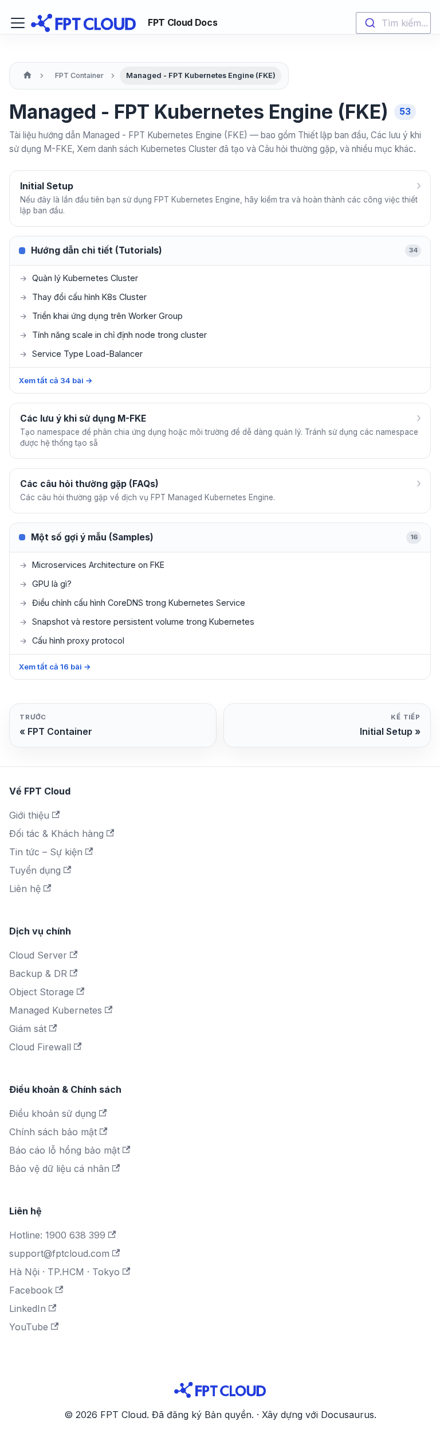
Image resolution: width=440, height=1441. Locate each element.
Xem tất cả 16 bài (55, 666)
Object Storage (41, 992)
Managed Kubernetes (55, 1010)
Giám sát (27, 1028)
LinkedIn (27, 1308)
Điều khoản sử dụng (52, 1113)
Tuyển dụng (35, 870)
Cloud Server (38, 955)
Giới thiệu (29, 815)
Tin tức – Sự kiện (45, 852)
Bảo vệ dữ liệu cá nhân (59, 1168)
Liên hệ (25, 888)
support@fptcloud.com (59, 1253)
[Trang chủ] (27, 76)
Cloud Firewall (40, 1047)
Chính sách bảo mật (53, 1132)
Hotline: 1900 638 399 (57, 1235)
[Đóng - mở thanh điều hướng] (17, 23)
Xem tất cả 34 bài (56, 380)
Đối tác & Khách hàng (56, 833)
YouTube (28, 1327)
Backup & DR (38, 973)
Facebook (31, 1290)
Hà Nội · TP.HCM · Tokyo (64, 1272)
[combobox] (393, 23)
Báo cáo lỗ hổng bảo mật (64, 1150)
